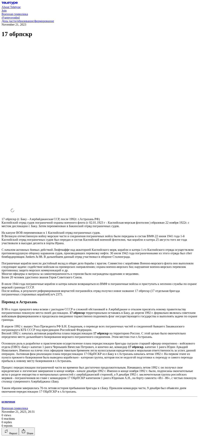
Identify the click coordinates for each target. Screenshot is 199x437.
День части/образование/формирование (28, 21)
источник (8, 401)
